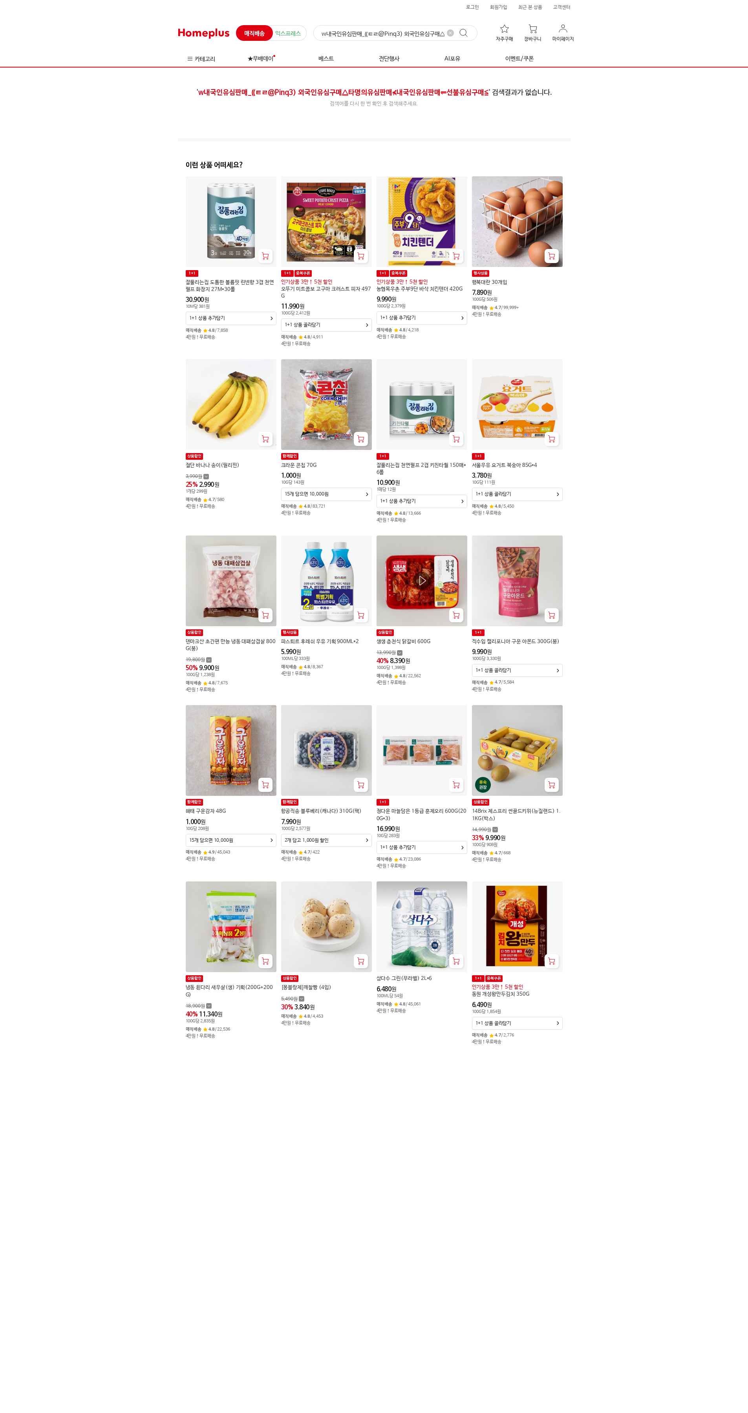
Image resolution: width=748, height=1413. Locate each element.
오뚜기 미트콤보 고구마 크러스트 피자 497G (326, 292)
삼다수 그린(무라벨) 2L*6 (404, 979)
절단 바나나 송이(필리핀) (213, 465)
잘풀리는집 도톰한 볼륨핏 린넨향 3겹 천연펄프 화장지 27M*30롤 (230, 286)
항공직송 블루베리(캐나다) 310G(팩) (321, 811)
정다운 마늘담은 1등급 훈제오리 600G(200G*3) (421, 814)
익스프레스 (288, 33)
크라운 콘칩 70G (298, 465)
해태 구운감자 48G (206, 811)
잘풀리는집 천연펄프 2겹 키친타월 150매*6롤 (421, 468)
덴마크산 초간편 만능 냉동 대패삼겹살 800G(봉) (231, 645)
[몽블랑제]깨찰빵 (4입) (306, 988)
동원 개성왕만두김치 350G (500, 994)
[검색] (467, 33)
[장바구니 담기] (265, 256)
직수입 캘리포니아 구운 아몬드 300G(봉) (516, 642)
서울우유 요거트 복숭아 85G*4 (505, 465)
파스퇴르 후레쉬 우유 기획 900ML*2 (320, 642)
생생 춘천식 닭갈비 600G (403, 642)
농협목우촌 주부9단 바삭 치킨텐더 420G (420, 289)
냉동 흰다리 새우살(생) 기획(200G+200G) (229, 991)
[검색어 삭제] (450, 33)
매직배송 (254, 33)
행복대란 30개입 (489, 282)
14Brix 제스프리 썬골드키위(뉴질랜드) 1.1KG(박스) (516, 814)
